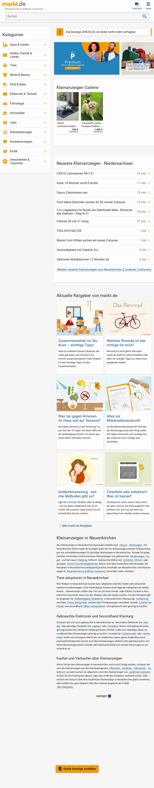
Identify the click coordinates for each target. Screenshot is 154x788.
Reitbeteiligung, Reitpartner (89, 598)
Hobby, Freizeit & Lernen (21, 55)
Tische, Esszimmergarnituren (82, 563)
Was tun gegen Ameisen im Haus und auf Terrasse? (79, 418)
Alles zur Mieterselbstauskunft (123, 418)
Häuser (123, 545)
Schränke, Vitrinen (132, 560)
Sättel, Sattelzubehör (94, 606)
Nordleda (127, 668)
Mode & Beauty (20, 75)
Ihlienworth (140, 668)
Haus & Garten (19, 44)
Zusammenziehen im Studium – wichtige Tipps (78, 343)
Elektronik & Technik (23, 94)
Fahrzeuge (17, 103)
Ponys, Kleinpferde (77, 602)
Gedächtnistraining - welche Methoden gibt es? (77, 494)
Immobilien (17, 113)
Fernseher (113, 626)
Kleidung (82, 560)
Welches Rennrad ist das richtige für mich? (126, 343)
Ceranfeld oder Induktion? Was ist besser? (127, 494)
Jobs (13, 122)
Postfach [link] (137, 8)
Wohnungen (135, 545)
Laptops (96, 626)
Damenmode (129, 633)
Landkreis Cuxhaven (139, 672)
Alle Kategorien (65, 687)
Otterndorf (114, 668)
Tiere (13, 65)
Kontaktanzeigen (21, 141)
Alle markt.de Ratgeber (77, 526)
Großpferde (142, 598)
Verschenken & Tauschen (19, 161)
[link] (68, 113)
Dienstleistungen (21, 132)
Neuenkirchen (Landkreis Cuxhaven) (86, 571)
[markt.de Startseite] (14, 3)
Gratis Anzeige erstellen (79, 769)
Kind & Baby (18, 84)
